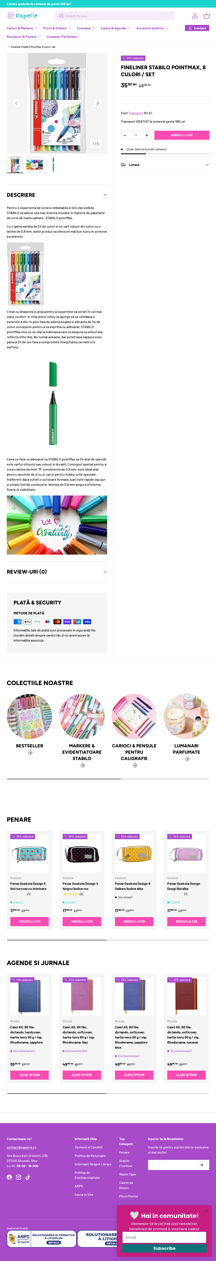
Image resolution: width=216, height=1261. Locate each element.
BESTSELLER (29, 745)
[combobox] (114, 15)
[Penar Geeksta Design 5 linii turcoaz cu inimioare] (29, 853)
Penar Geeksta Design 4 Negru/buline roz (80, 885)
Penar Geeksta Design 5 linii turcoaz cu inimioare (28, 885)
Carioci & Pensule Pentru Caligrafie (134, 752)
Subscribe (164, 1248)
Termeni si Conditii (88, 1147)
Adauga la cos (182, 135)
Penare (124, 1152)
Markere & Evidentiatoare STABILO (82, 752)
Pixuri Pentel (128, 1196)
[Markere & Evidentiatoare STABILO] (81, 716)
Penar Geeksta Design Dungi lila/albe (183, 885)
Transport (135, 113)
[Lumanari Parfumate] (186, 716)
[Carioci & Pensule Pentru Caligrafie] (134, 716)
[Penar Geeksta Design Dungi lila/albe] (186, 853)
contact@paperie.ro (21, 1147)
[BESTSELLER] (29, 716)
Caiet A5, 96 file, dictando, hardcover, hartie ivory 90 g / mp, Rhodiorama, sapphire (26, 1034)
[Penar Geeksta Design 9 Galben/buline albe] (134, 853)
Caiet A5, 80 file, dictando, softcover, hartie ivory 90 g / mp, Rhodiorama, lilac (79, 1034)
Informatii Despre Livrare (93, 1164)
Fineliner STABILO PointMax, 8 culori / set (33, 47)
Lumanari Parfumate (62, 36)
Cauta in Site (84, 1194)
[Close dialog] (206, 1210)
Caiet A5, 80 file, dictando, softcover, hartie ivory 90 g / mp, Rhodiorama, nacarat (183, 1034)
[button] (206, 15)
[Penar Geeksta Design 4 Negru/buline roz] (82, 853)
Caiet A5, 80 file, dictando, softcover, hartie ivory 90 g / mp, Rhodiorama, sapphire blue (131, 1037)
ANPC (79, 1186)
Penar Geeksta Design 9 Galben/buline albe (132, 885)
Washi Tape (127, 1174)
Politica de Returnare (90, 1156)
